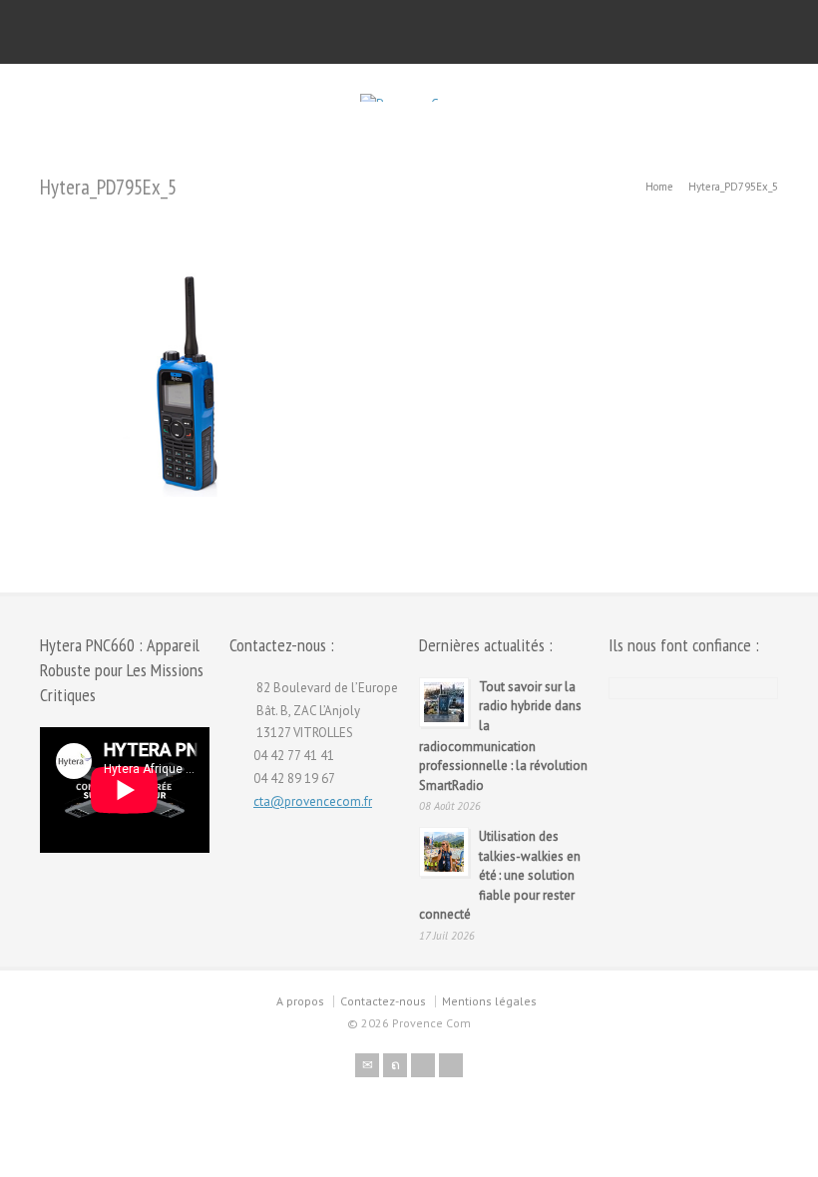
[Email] (367, 1065)
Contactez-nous (383, 1000)
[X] (395, 1065)
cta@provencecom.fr (312, 801)
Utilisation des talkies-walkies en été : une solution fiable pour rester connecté (500, 875)
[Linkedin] (451, 1065)
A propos (300, 1000)
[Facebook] (423, 1065)
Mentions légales (489, 1000)
